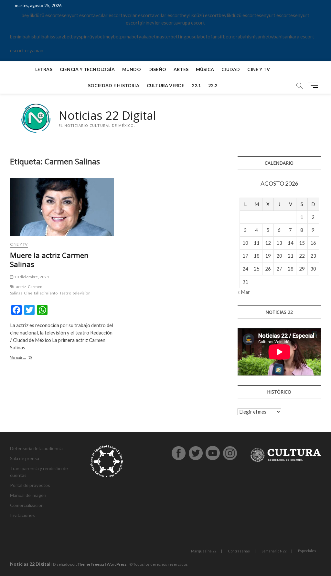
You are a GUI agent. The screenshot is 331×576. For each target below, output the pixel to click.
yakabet (147, 36)
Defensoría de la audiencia (36, 448)
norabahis (240, 36)
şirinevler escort (157, 23)
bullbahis (43, 36)
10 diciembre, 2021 (31, 276)
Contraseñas (239, 551)
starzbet (62, 36)
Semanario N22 (274, 551)
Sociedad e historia (113, 85)
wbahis (277, 36)
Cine (28, 293)
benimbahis (22, 36)
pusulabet (197, 36)
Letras (43, 69)
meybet (112, 36)
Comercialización (27, 505)
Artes (181, 69)
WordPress (117, 564)
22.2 (212, 85)
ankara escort (299, 36)
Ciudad (230, 69)
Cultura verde (166, 85)
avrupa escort (190, 23)
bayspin (79, 36)
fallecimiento (46, 293)
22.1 (196, 85)
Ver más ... (24, 358)
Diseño (157, 69)
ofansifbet (219, 36)
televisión (82, 293)
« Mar (244, 292)
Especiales (307, 551)
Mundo (131, 69)
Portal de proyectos (30, 485)
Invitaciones (22, 515)
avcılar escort (108, 15)
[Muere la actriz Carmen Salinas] (62, 207)
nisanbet (260, 36)
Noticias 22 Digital (107, 115)
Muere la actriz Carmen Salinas (49, 259)
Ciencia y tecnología (87, 69)
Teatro (65, 293)
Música (205, 69)
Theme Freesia (91, 564)
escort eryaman (26, 50)
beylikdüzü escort (40, 15)
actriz (21, 286)
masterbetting (171, 36)
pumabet (129, 36)
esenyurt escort (76, 15)
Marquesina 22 (203, 551)
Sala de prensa (24, 458)
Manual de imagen (28, 495)
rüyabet (96, 36)
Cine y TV (258, 69)
